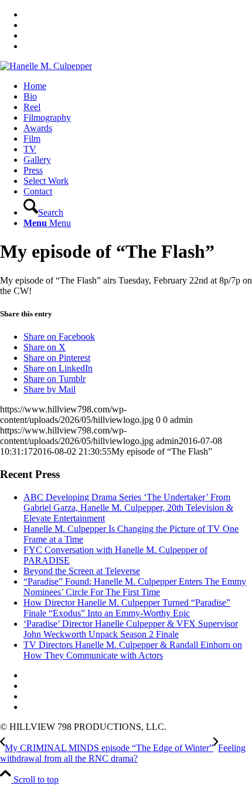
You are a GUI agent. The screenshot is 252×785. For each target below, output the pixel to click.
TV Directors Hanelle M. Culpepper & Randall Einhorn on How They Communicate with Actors (132, 650)
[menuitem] (137, 86)
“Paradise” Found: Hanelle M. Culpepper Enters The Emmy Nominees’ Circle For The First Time (134, 586)
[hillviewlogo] (46, 66)
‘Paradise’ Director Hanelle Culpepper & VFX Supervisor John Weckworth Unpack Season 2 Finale (130, 629)
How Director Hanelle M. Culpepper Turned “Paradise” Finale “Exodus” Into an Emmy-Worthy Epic (126, 608)
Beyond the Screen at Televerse (81, 571)
